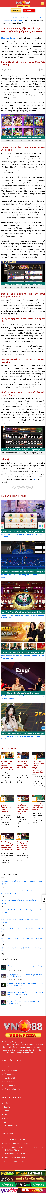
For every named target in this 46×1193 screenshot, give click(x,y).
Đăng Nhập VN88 (10, 1070)
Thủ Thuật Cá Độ (10, 1126)
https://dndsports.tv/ (19, 1143)
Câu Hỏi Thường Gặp (12, 1089)
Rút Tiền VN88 (9, 1082)
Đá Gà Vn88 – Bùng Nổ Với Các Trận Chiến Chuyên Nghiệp (20, 901)
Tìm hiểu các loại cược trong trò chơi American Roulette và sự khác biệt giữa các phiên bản (38, 767)
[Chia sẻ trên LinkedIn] (32, 487)
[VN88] (23, 3)
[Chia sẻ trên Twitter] (21, 487)
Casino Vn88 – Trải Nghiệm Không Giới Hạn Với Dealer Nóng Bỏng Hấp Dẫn (21, 892)
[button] (42, 4)
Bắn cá (6, 1111)
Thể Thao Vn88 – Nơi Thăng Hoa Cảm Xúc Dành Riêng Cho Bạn (21, 920)
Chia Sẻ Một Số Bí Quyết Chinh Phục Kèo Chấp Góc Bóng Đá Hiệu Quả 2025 (25, 993)
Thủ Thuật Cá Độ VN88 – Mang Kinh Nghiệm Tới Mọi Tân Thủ (22, 930)
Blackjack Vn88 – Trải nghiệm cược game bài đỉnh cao (38, 806)
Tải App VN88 (9, 1074)
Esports (7, 1107)
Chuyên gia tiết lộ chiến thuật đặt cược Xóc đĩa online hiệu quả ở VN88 (23, 845)
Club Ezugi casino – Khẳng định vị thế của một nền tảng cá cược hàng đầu (7, 845)
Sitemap (20, 1161)
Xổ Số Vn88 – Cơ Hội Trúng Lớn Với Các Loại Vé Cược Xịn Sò (23, 949)
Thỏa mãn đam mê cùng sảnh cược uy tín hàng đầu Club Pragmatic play (7, 765)
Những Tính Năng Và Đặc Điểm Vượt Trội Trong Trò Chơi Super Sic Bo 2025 (22, 808)
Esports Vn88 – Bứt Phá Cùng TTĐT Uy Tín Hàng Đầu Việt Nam (22, 911)
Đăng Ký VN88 (9, 1067)
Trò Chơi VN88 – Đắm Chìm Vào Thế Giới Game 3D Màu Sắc (22, 939)
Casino (6, 1114)
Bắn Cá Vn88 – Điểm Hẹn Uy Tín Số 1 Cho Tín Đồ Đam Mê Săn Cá (23, 882)
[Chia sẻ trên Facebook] (17, 487)
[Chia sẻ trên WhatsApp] (13, 487)
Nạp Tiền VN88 (9, 1078)
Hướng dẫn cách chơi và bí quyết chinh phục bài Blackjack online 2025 (26, 985)
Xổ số (6, 1118)
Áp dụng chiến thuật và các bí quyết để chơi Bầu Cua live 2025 (24, 976)
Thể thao (7, 1103)
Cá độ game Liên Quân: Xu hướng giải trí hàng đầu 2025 (24, 967)
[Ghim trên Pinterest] (29, 487)
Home (3, 18)
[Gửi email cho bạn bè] (25, 487)
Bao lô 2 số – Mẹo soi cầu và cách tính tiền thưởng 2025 (24, 1002)
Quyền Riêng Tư (10, 1085)
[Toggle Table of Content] (40, 70)
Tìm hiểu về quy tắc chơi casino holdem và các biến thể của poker (23, 765)
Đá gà (6, 1122)
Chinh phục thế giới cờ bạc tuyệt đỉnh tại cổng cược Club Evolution (7, 807)
